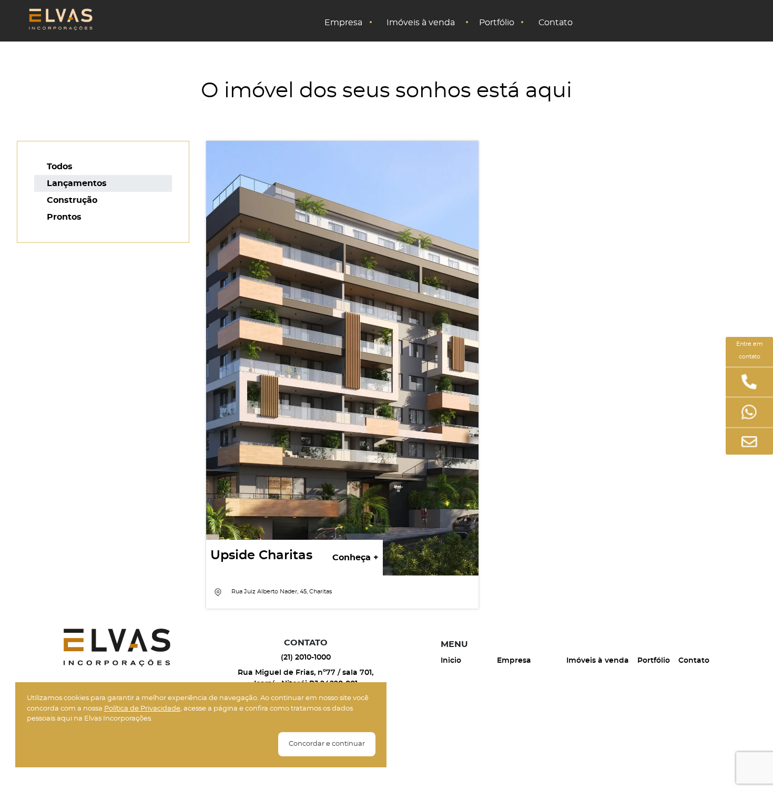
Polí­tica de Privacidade (142, 708)
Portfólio (496, 21)
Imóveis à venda (421, 21)
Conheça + (355, 557)
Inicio (451, 660)
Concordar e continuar (327, 744)
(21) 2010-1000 (306, 657)
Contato (555, 21)
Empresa (343, 21)
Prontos (64, 217)
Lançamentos (77, 183)
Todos (60, 166)
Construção (72, 200)
